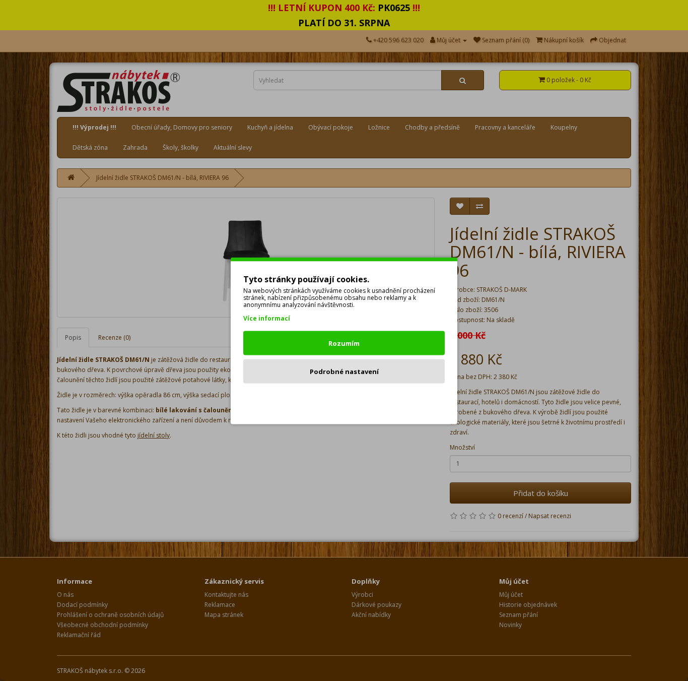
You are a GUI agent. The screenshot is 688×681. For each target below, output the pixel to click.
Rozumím (344, 342)
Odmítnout (344, 399)
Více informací (266, 318)
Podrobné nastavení (344, 371)
